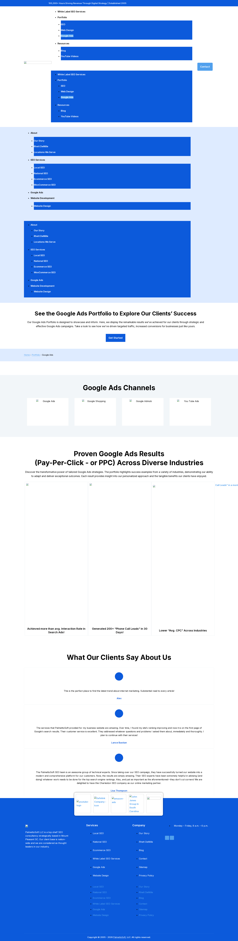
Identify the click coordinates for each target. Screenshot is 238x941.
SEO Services (38, 159)
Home (27, 355)
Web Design (67, 30)
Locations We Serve (45, 152)
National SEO (41, 173)
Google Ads (67, 35)
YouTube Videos (70, 56)
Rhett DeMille (41, 146)
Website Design (42, 206)
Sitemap (143, 867)
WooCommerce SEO (45, 184)
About (34, 133)
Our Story (39, 140)
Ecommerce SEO (43, 179)
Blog (63, 50)
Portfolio (62, 17)
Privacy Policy (146, 875)
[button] (121, 67)
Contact (143, 858)
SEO (63, 24)
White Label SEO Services (71, 11)
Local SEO (39, 167)
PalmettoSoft (119, 937)
